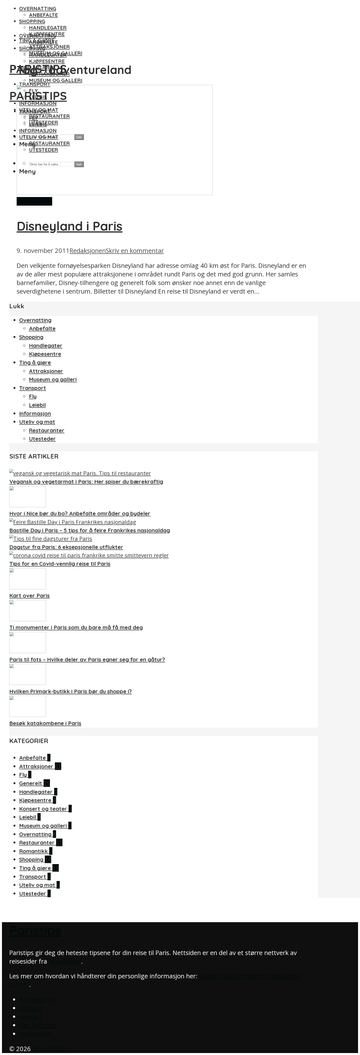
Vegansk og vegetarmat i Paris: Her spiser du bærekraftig (86, 481)
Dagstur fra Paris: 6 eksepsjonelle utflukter (66, 547)
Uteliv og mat (37, 421)
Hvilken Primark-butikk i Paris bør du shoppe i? (70, 691)
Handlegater (48, 27)
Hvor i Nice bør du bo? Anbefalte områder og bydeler (79, 513)
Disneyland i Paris (69, 226)
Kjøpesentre (47, 61)
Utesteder (42, 438)
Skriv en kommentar (135, 250)
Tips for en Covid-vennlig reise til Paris (59, 563)
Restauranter (46, 430)
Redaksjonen (88, 250)
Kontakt (30, 1016)
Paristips (35, 930)
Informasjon (35, 413)
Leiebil (37, 404)
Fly (32, 396)
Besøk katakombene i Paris (45, 723)
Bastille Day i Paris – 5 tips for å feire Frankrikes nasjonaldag (89, 530)
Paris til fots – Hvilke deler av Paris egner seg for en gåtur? (87, 659)
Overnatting (37, 8)
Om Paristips (37, 1025)
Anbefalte (43, 15)
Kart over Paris (29, 595)
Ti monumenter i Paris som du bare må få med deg (76, 627)
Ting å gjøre (35, 362)
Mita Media (65, 961)
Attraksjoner (49, 46)
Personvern (35, 1034)
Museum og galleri (55, 80)
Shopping (32, 21)
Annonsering (37, 999)
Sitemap (31, 1008)
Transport (34, 84)
